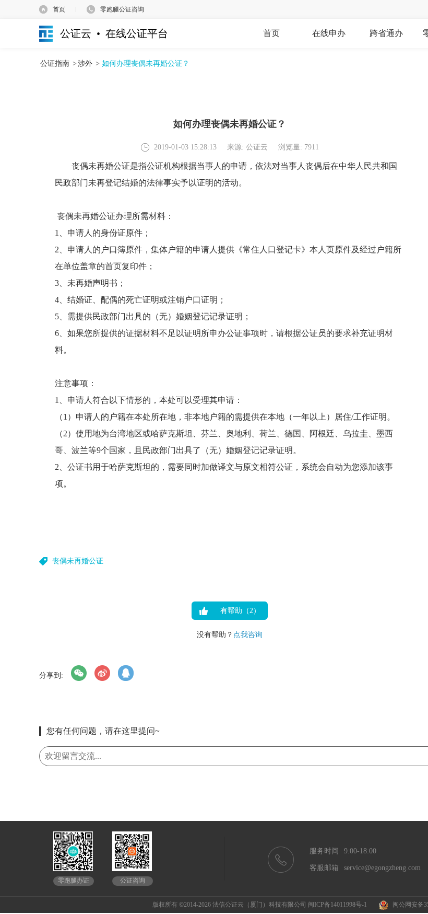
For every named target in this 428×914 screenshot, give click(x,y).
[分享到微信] (79, 673)
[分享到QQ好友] (126, 673)
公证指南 (54, 63)
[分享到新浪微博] (102, 673)
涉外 (85, 63)
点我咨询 (248, 635)
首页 (59, 9)
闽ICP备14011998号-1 (337, 904)
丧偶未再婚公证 (77, 561)
